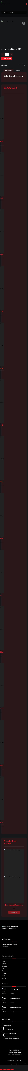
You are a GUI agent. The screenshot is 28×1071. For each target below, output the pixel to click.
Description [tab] (8, 70)
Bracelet (25, 65)
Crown (4, 971)
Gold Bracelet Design (22, 64)
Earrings (4, 973)
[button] (23, 23)
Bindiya (4, 964)
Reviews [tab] (19, 70)
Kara (3, 976)
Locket (4, 978)
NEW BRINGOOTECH (15, 1054)
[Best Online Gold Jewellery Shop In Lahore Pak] (7, 4)
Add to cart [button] (14, 912)
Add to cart (7, 58)
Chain (3, 968)
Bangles (4, 961)
